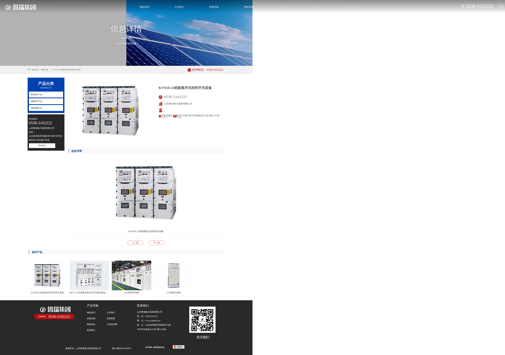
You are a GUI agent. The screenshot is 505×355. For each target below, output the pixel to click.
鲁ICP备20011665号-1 (122, 348)
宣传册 (318, 7)
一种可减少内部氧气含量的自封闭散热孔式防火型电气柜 (156, 243)
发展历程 (214, 7)
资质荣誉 (248, 7)
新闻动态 (283, 7)
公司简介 (179, 7)
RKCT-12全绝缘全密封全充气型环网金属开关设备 (135, 243)
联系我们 (353, 7)
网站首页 (144, 7)
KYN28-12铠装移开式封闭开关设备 (66, 70)
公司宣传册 (112, 324)
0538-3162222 (177, 97)
